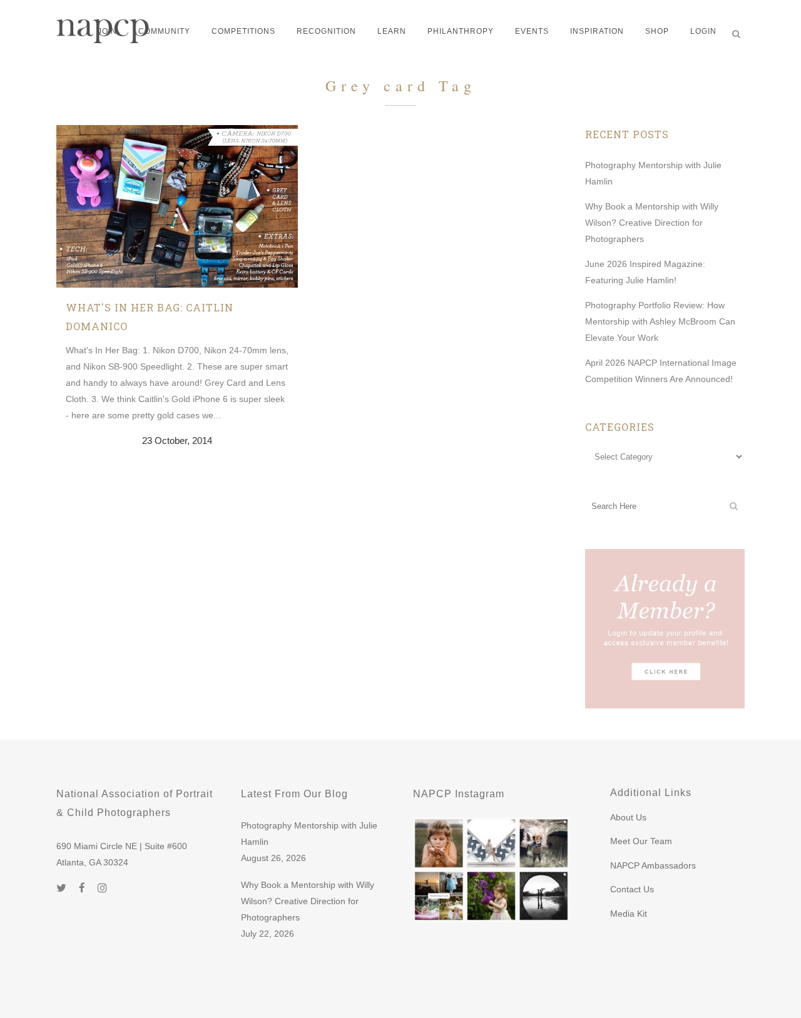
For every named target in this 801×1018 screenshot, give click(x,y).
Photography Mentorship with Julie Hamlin (309, 833)
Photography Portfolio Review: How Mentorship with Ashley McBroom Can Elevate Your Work (660, 321)
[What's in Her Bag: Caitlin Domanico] (177, 206)
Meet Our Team (641, 841)
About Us (628, 817)
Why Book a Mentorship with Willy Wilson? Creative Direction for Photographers (651, 222)
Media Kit (628, 914)
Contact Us (632, 889)
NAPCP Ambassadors (653, 865)
